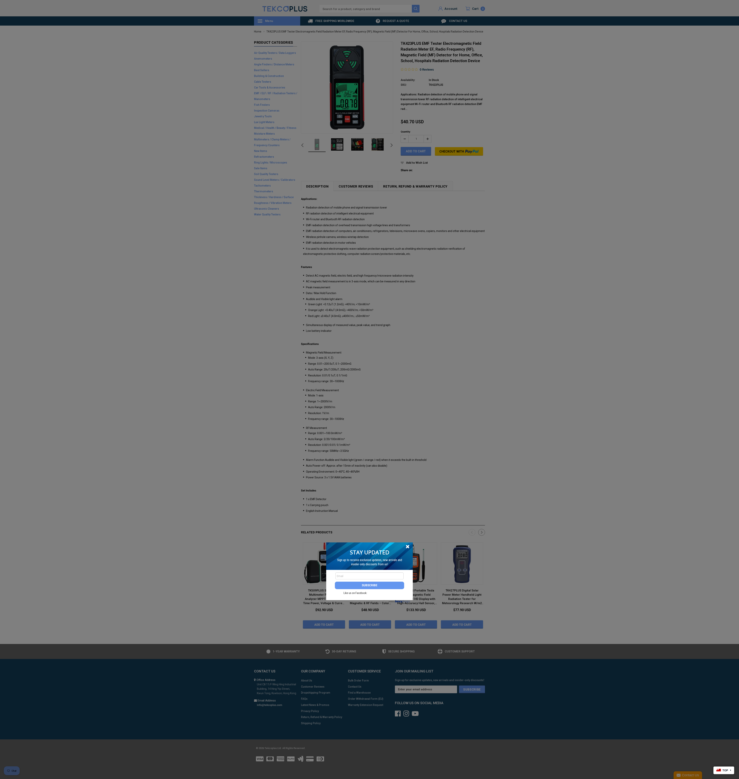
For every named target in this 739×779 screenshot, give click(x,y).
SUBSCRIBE (369, 585)
